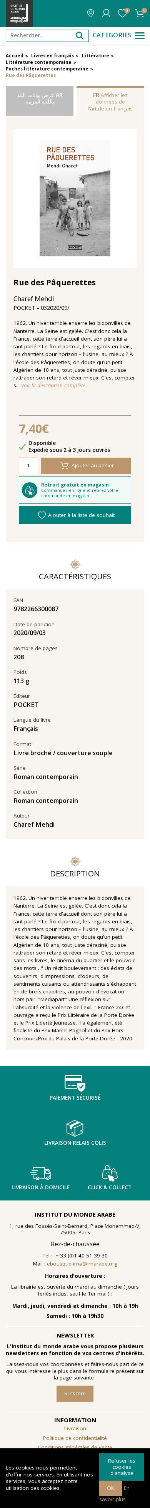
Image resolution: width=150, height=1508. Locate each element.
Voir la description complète (53, 385)
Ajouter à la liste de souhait (81, 515)
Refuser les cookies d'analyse (121, 1466)
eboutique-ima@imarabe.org (82, 1263)
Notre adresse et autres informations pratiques (90, 13)
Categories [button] (112, 35)
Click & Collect (110, 1187)
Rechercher (80, 36)
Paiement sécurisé (75, 1097)
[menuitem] (75, 1447)
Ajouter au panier (93, 465)
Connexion (106, 13)
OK (110, 1488)
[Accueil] (19, 13)
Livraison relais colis (75, 1142)
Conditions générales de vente (75, 1447)
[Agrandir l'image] (75, 199)
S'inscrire (75, 1393)
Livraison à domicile (41, 1187)
